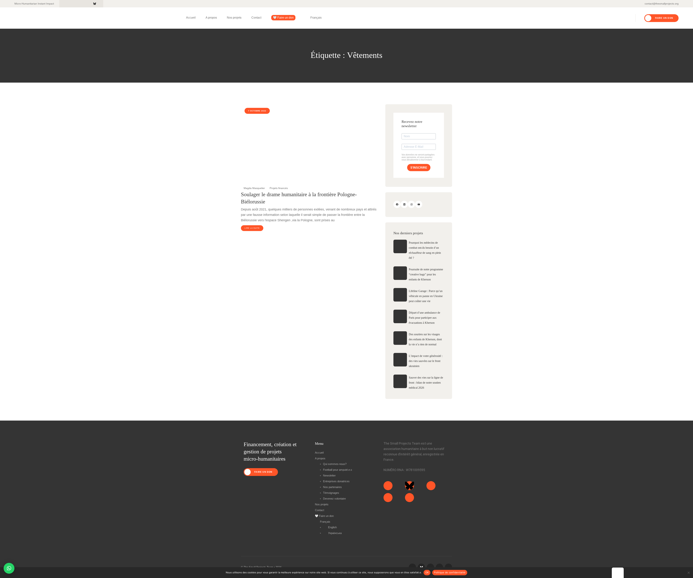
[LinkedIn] (404, 204)
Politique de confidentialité (449, 572)
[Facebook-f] (388, 497)
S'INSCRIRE (418, 167)
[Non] (688, 572)
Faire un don (663, 18)
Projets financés (279, 188)
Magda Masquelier (254, 188)
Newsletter (329, 475)
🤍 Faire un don (283, 17)
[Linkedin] (430, 485)
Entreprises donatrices (336, 481)
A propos (211, 17)
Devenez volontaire (334, 498)
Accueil (191, 17)
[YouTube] (418, 204)
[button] (9, 568)
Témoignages (331, 492)
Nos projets (234, 17)
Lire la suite (252, 228)
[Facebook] (397, 204)
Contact (256, 17)
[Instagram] (411, 204)
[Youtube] (409, 497)
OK (427, 572)
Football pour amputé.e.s (337, 469)
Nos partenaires (332, 487)
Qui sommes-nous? (334, 463)
